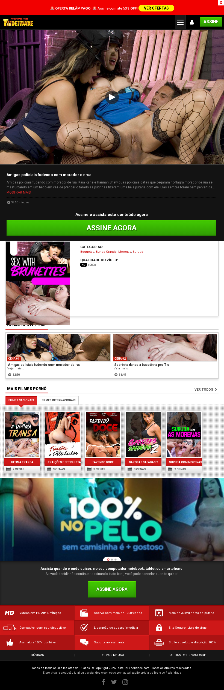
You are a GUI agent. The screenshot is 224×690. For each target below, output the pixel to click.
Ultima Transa (22, 462)
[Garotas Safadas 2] (143, 434)
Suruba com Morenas (184, 462)
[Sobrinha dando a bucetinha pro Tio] (165, 347)
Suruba (138, 252)
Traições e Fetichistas (62, 462)
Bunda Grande (106, 252)
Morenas (124, 252)
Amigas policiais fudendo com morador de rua (44, 365)
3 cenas (58, 469)
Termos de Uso (112, 655)
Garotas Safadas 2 (143, 462)
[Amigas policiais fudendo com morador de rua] (58, 347)
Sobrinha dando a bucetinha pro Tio (141, 365)
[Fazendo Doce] (103, 434)
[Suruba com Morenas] (184, 434)
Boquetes (87, 252)
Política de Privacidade (186, 655)
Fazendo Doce (103, 462)
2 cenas (18, 469)
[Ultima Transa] (22, 434)
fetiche (45, 192)
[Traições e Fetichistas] (63, 434)
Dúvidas (37, 655)
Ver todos (203, 389)
